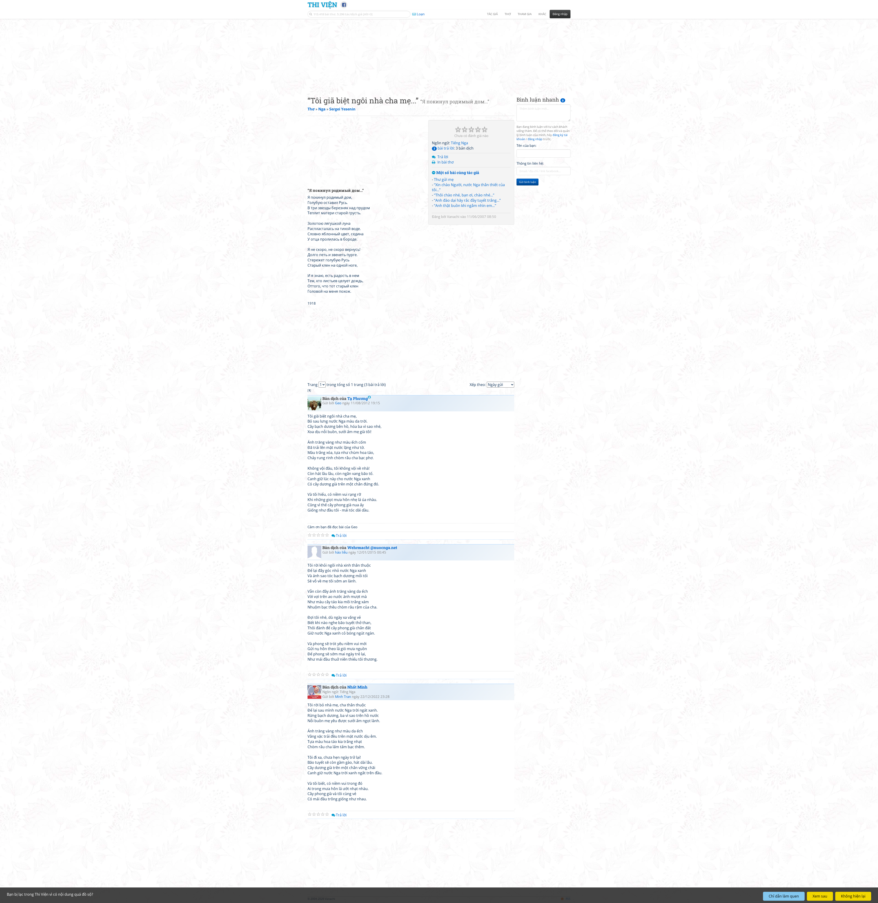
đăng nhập (535, 139)
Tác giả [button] (492, 14)
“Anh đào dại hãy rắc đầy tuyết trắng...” (467, 200)
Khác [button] (542, 14)
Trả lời (442, 156)
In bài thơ (445, 162)
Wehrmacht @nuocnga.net (372, 547)
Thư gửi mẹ (444, 179)
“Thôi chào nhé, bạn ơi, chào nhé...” (464, 195)
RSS (568, 899)
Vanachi (453, 216)
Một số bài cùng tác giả (457, 173)
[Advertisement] (439, 54)
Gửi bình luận (527, 182)
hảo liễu (341, 552)
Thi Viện (322, 4)
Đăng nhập (560, 14)
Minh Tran (343, 696)
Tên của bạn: (526, 145)
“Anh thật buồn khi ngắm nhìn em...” (465, 205)
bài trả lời (444, 148)
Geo (338, 403)
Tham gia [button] (525, 14)
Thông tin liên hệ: (530, 163)
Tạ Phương (357, 398)
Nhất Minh (357, 687)
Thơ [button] (508, 14)
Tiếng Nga (459, 142)
